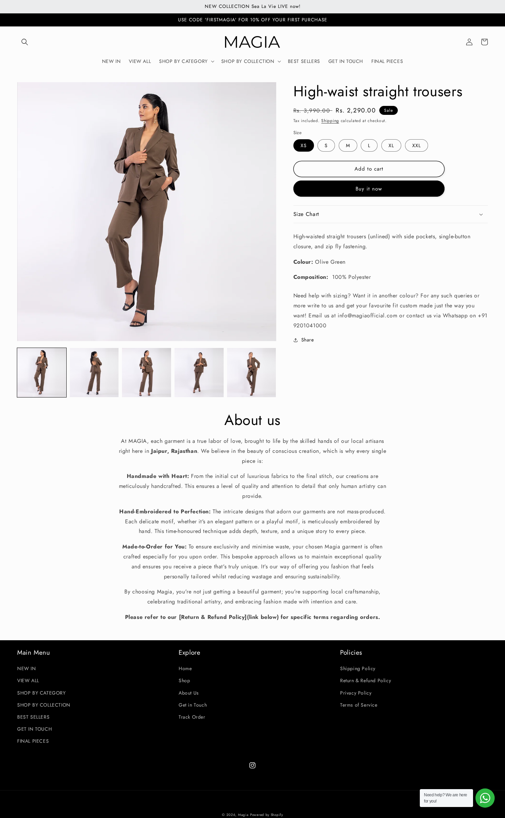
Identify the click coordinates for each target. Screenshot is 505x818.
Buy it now (369, 189)
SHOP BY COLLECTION (43, 704)
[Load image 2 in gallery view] (94, 372)
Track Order (192, 716)
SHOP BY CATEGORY (41, 692)
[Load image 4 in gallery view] (199, 372)
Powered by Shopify (266, 814)
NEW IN (26, 668)
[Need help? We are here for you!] (485, 798)
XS (304, 145)
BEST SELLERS (33, 716)
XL (391, 145)
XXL (416, 145)
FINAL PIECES (33, 741)
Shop (184, 680)
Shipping (330, 121)
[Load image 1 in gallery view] (41, 372)
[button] (24, 42)
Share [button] (307, 339)
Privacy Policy (355, 692)
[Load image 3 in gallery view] (146, 372)
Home (185, 668)
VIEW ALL (28, 680)
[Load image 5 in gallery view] (251, 372)
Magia (243, 814)
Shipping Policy (357, 668)
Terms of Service (359, 704)
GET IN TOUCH (34, 729)
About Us (189, 692)
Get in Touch (193, 704)
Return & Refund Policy (365, 680)
